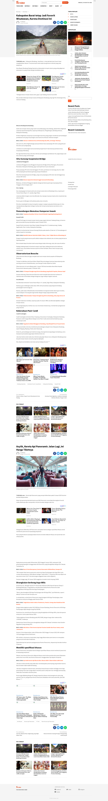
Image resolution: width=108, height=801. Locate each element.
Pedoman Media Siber (21, 789)
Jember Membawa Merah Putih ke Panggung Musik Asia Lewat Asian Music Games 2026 (41, 418)
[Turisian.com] (20, 2)
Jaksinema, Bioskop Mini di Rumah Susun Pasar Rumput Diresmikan (82, 80)
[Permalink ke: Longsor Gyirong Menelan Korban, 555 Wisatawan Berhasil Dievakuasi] (59, 410)
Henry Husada (74, 25)
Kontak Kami (71, 184)
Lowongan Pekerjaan (73, 186)
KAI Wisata (19, 721)
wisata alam (73, 19)
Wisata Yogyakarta (75, 22)
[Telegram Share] (61, 22)
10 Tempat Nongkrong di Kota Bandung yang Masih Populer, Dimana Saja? (44, 271)
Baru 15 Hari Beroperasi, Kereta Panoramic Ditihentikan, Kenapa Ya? (42, 569)
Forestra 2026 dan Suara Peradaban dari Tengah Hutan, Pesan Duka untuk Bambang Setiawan (22, 418)
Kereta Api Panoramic (29, 721)
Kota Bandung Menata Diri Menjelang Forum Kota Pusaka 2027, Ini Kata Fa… (82, 74)
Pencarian (65, 2)
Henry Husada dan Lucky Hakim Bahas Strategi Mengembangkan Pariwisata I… (82, 87)
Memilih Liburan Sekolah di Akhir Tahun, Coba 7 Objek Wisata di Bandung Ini (44, 235)
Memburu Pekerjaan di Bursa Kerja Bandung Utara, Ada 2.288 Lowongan (23, 435)
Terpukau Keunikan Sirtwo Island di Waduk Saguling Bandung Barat (42, 214)
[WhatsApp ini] (65, 22)
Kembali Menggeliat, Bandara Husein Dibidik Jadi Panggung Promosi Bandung (59, 435)
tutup (13, 0)
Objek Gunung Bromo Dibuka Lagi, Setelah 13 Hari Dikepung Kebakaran (82, 68)
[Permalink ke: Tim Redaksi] (17, 22)
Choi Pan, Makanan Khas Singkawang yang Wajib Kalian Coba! (27, 733)
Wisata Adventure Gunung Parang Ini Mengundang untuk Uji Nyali (55, 733)
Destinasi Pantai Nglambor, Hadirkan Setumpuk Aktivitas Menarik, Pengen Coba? (56, 396)
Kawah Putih (57, 384)
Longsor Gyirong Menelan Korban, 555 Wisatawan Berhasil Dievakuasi (57, 418)
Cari (69, 96)
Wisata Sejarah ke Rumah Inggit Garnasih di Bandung (38, 180)
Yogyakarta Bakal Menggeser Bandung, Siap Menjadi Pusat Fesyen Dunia (44, 324)
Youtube (58, 792)
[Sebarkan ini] (54, 22)
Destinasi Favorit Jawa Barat (34, 384)
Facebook (58, 789)
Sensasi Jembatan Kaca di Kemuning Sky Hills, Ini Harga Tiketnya (42, 140)
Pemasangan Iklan (72, 188)
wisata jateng (74, 17)
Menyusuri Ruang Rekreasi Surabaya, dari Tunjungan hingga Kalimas (82, 48)
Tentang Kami (71, 182)
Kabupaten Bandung (48, 384)
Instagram (82, 789)
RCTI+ (71, 14)
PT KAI (37, 721)
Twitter (69, 789)
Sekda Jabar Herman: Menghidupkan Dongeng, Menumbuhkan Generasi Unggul (40, 435)
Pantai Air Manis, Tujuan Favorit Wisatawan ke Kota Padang (28, 396)
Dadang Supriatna (21, 384)
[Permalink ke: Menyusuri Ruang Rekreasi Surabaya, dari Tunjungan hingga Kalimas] (80, 38)
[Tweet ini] (58, 22)
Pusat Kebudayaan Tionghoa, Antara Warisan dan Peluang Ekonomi (82, 61)
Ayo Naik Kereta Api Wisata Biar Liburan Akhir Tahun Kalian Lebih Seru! (43, 660)
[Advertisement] (41, 113)
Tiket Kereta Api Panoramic (48, 721)
